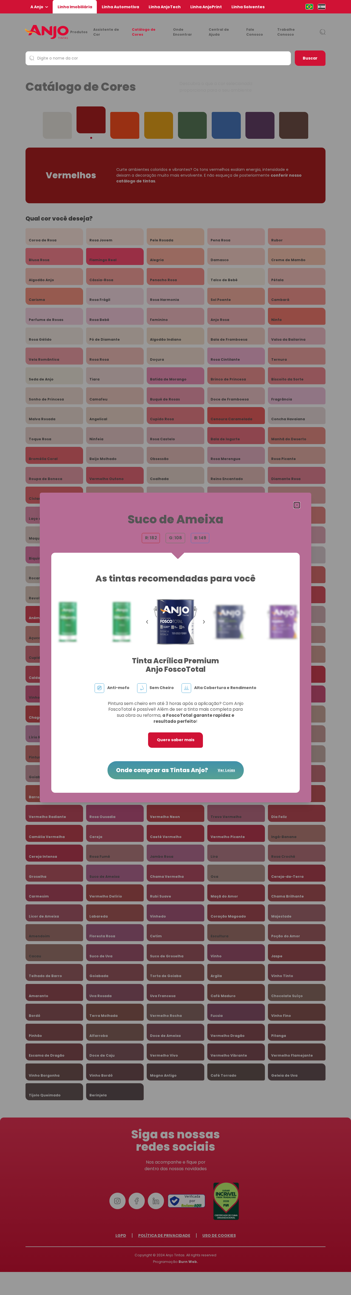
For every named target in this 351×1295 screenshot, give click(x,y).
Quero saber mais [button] (175, 740)
